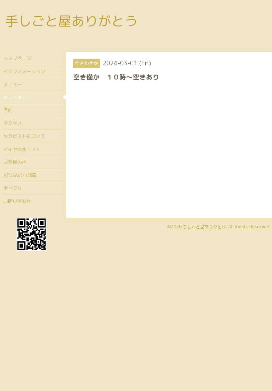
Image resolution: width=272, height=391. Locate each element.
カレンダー (15, 97)
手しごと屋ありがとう (71, 21)
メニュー (12, 84)
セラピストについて (24, 136)
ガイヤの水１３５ (21, 149)
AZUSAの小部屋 (19, 175)
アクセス (12, 123)
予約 (8, 110)
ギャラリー (15, 188)
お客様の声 (15, 162)
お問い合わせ (17, 201)
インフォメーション (24, 71)
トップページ (17, 58)
